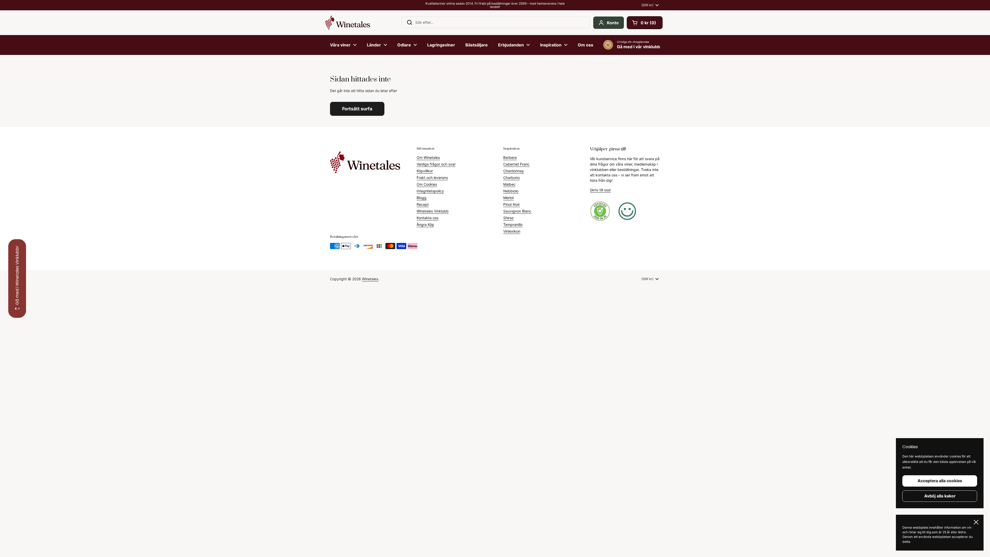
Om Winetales (428, 157)
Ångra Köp (425, 224)
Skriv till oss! (600, 190)
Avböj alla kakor (939, 496)
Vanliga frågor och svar (436, 164)
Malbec (509, 184)
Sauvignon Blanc (517, 211)
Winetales (370, 279)
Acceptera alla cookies (940, 480)
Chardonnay (513, 171)
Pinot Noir (511, 204)
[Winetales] (347, 22)
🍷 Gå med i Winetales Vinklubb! (17, 278)
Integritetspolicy (430, 191)
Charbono (511, 177)
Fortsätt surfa (357, 108)
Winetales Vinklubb (433, 211)
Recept (423, 204)
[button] (645, 22)
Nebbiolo (510, 191)
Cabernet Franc (516, 164)
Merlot (508, 197)
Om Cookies (427, 184)
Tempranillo (513, 224)
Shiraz (508, 218)
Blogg (421, 197)
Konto (613, 22)
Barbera (510, 157)
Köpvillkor (425, 171)
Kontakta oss (427, 218)
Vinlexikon (511, 231)
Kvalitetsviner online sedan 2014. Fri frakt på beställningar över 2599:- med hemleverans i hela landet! (495, 5)
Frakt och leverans (432, 177)
